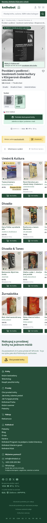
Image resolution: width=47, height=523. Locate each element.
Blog (4, 432)
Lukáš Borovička (28, 186)
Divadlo (7, 203)
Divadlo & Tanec (13, 248)
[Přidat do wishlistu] (43, 71)
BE (37, 518)
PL (40, 518)
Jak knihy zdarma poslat (12, 396)
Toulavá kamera (8, 182)
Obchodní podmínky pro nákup (23, 502)
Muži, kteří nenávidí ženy (11, 317)
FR (33, 518)
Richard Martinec (7, 184)
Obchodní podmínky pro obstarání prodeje (23, 505)
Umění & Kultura (13, 158)
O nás (4, 435)
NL (30, 518)
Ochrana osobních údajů (23, 509)
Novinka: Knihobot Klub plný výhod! (15, 2)
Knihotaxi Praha (8, 402)
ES (23, 518)
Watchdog (6, 379)
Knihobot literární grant (12, 445)
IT (26, 518)
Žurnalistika (10, 293)
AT (10, 518)
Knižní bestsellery (9, 376)
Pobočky (5, 409)
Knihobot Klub (8, 448)
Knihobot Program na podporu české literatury (22, 442)
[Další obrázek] (42, 49)
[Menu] (43, 7)
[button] (23, 46)
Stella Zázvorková (29, 277)
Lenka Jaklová (7, 80)
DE (14, 518)
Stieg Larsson (6, 319)
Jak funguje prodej (10, 399)
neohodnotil (19, 139)
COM (18, 518)
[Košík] (39, 7)
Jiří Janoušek (27, 231)
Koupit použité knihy (10, 382)
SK (7, 518)
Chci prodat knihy (9, 392)
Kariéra (5, 439)
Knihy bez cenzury (23, 513)
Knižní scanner (8, 405)
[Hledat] (42, 13)
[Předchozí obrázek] (5, 49)
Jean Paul (5, 277)
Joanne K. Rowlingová (9, 231)
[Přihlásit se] (35, 7)
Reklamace (6, 419)
